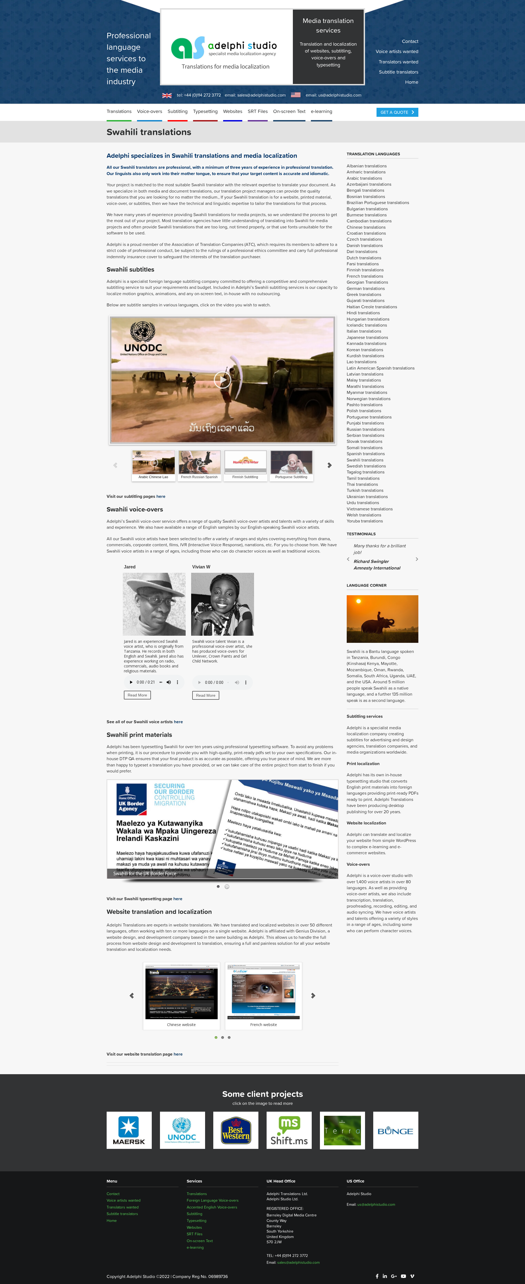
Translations (119, 111)
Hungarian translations (368, 319)
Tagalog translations (365, 472)
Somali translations (365, 447)
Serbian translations (365, 435)
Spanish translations (366, 453)
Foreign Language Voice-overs (213, 1200)
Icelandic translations (367, 325)
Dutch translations (364, 257)
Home (411, 82)
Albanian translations (367, 165)
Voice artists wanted (397, 51)
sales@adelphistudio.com (261, 95)
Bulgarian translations (367, 208)
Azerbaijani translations (369, 184)
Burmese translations (367, 214)
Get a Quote (395, 112)
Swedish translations (366, 466)
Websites (232, 111)
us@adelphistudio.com (339, 95)
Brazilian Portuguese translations (378, 202)
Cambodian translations (369, 220)
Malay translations (364, 380)
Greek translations (364, 294)
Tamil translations (363, 478)
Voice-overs (149, 111)
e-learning (321, 111)
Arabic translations (364, 178)
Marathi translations (365, 386)
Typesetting (205, 111)
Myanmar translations (367, 392)
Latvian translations (365, 374)
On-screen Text (289, 111)
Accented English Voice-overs (212, 1207)
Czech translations (364, 239)
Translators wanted (398, 61)
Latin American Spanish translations (381, 368)
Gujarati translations (365, 300)
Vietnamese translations (370, 509)
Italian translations (364, 331)
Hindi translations (363, 312)
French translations (365, 276)
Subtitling (178, 111)
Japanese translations (367, 337)
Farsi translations (363, 263)
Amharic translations (366, 172)
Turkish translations (365, 490)
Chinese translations (366, 227)
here (160, 496)
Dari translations (362, 251)
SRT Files (258, 111)
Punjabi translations (365, 423)
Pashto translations (365, 404)
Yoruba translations (365, 521)
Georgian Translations (367, 282)
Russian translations (365, 429)
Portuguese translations (369, 417)
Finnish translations (365, 269)
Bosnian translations (366, 196)
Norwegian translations (368, 398)
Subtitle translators (398, 71)
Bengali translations (365, 190)
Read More (137, 695)
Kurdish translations (365, 355)
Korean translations (365, 349)
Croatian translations (366, 233)
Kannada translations (366, 343)
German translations (366, 288)
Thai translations (362, 484)
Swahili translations (365, 460)
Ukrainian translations (367, 496)
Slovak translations (364, 441)
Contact (410, 41)
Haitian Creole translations (372, 306)
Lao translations (362, 361)
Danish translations (365, 245)
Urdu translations (363, 502)
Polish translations (364, 410)
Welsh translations (364, 515)
